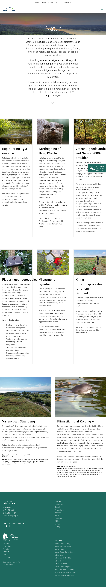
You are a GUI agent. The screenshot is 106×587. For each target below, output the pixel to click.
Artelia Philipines (61, 564)
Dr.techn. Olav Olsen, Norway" (65, 572)
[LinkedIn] (7, 526)
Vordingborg (59, 510)
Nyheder (6, 549)
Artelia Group (59, 549)
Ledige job (7, 546)
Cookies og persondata (11, 562)
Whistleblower (8, 565)
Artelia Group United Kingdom (65, 552)
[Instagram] (10, 526)
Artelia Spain (59, 561)
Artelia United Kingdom (63, 567)
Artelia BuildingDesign (63, 546)
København (59, 504)
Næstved (58, 513)
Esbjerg (57, 521)
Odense (57, 516)
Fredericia (58, 518)
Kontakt (6, 552)
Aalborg (57, 527)
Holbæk (57, 507)
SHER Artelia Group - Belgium (65, 575)
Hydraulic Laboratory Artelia (65, 570)
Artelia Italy (59, 555)
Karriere (6, 543)
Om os (5, 555)
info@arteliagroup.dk (10, 516)
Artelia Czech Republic (63, 558)
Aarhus (57, 524)
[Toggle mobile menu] (102, 9)
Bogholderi (7, 557)
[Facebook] (4, 526)
